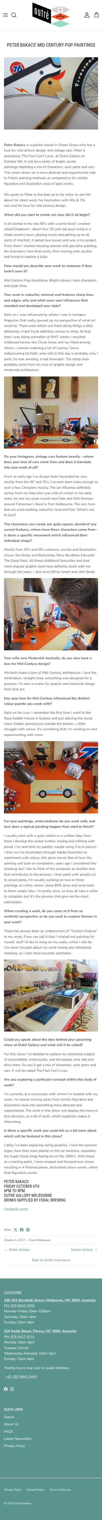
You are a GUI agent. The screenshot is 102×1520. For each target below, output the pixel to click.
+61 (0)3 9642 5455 (20, 1376)
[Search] (16, 15)
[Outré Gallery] (51, 14)
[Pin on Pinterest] (28, 1230)
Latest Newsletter (18, 1438)
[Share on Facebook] (22, 1230)
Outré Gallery (23, 1503)
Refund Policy (35, 1490)
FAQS (8, 1431)
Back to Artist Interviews (51, 1260)
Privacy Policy (14, 1446)
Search (9, 1417)
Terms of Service (60, 1490)
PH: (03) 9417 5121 (19, 1336)
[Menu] (5, 15)
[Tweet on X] (15, 1230)
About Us (11, 1424)
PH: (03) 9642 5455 (19, 1305)
